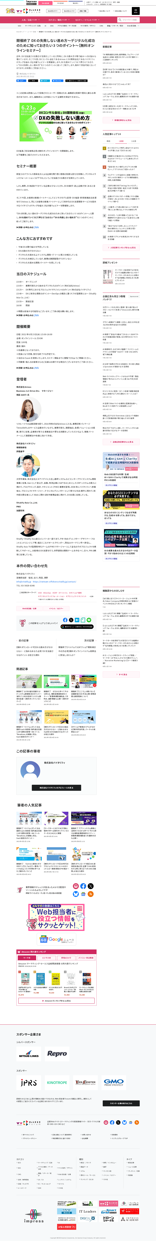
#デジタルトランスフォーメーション (51, 596)
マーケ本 (26, 958)
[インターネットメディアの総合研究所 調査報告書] (129, 1204)
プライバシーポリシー (30, 1138)
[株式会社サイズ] (85, 1082)
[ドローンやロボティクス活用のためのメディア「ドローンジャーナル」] (108, 1220)
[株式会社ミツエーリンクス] (28, 1054)
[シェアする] (65, 620)
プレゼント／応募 (134, 1171)
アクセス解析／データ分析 (66, 26)
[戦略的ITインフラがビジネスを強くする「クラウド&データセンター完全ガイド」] (66, 1204)
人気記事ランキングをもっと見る (123, 247)
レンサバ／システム (64, 1180)
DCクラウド (108, 2)
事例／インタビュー (109, 1163)
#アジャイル (63, 593)
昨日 (108, 141)
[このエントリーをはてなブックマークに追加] (77, 620)
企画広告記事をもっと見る (123, 442)
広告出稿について (121, 11)
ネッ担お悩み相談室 (54, 893)
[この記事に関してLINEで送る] (89, 620)
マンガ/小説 (107, 1171)
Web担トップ (20, 32)
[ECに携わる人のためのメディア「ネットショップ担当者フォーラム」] (129, 1212)
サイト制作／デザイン (88, 26)
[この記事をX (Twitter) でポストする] (71, 620)
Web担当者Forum (28, 11)
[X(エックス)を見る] (118, 1122)
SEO (19, 26)
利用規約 (115, 1135)
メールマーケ (22, 1188)
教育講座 (103, 4)
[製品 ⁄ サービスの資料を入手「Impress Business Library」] (66, 1220)
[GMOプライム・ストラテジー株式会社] (113, 1082)
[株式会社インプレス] (34, 1216)
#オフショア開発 (75, 593)
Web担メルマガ (69, 11)
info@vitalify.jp (23, 581)
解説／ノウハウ (86, 1163)
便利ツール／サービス (88, 1175)
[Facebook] (83, 886)
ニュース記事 (132, 1167)
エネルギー (89, 4)
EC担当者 (60, 3)
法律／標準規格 (23, 1180)
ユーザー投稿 (31, 32)
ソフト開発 (95, 2)
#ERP (55, 593)
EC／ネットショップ (44, 1184)
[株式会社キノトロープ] (57, 1082)
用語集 (130, 1175)
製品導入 (75, 3)
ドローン (97, 4)
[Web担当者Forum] (28, 1123)
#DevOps (47, 593)
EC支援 (109, 4)
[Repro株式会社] (57, 1054)
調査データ (84, 1167)
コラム (83, 1171)
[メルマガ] (76, 886)
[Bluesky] (124, 1122)
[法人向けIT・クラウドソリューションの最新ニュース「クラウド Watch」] (66, 1212)
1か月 (133, 141)
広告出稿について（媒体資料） (62, 1135)
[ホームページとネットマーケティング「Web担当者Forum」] (108, 1204)
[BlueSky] (76, 894)
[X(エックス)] (91, 886)
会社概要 (85, 1138)
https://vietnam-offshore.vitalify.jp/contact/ (54, 581)
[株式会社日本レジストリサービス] (28, 1082)
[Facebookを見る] (112, 1122)
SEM (39, 1188)
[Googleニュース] (83, 894)
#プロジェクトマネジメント (76, 596)
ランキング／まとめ (87, 1179)
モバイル (61, 1184)
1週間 (121, 141)
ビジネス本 (46, 958)
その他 (60, 1188)
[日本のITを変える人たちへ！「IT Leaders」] (87, 1212)
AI (45, 26)
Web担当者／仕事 (134, 26)
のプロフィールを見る (56, 787)
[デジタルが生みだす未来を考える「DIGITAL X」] (87, 1220)
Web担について (104, 11)
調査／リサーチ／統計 (115, 26)
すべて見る (123, 674)
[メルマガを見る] (106, 1122)
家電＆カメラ (66, 958)
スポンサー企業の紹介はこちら (121, 1103)
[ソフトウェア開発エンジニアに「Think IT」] (87, 1204)
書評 (104, 1167)
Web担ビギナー (53, 11)
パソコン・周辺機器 (85, 958)
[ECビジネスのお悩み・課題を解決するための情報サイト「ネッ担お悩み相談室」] (66, 1227)
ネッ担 (42, 893)
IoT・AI (101, 2)
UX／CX (41, 1180)
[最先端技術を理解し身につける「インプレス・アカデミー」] (129, 1220)
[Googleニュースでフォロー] (130, 1122)
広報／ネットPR (23, 1184)
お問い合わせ (86, 1135)
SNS (52, 26)
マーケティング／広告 (33, 26)
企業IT (88, 2)
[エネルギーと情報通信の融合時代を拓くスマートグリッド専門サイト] (108, 1212)
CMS (101, 26)
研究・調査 (116, 2)
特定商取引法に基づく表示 (61, 1138)
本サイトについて (28, 1135)
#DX (40, 593)
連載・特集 (83, 11)
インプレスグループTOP (120, 1138)
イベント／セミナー (109, 1175)
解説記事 (131, 1163)
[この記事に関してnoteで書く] (83, 620)
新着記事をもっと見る (123, 120)
